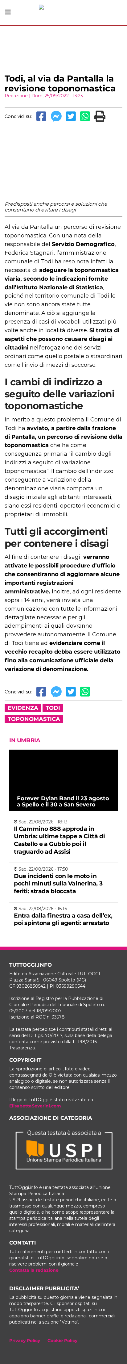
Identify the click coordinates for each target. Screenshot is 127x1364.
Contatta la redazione (34, 1270)
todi (53, 708)
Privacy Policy (24, 1340)
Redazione (16, 95)
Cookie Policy (62, 1340)
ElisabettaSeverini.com (35, 1106)
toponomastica (34, 719)
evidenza (23, 708)
